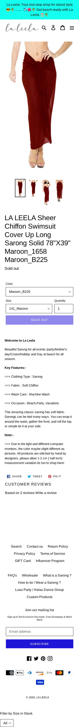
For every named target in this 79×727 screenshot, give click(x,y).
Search (16, 546)
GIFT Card (23, 561)
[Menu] (71, 27)
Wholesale (30, 575)
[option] (20, 188)
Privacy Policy (24, 553)
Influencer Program (50, 561)
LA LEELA (42, 697)
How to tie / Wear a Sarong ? (39, 582)
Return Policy (58, 546)
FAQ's (12, 575)
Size (8, 300)
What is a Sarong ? (57, 575)
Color (9, 283)
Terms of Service (52, 553)
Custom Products (39, 597)
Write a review (46, 493)
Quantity (60, 300)
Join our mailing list (39, 610)
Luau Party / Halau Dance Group (39, 589)
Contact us (35, 546)
